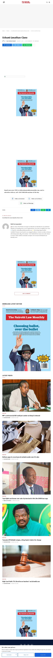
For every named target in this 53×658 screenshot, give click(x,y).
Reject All (26, 654)
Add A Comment (26, 293)
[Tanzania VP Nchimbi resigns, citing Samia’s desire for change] (26, 520)
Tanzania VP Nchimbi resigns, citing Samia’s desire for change (21, 540)
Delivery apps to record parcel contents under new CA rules (20, 457)
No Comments (29, 41)
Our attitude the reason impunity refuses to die (12, 217)
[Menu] (4, 2)
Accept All (43, 654)
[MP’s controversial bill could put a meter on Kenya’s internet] (26, 395)
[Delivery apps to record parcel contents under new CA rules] (26, 437)
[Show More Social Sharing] (33, 45)
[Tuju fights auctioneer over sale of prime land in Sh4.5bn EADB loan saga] (26, 478)
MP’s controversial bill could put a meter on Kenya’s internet (21, 415)
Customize (9, 654)
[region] (26, 651)
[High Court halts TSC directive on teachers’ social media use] (26, 561)
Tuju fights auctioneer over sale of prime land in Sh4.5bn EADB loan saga (25, 498)
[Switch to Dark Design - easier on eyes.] (47, 2)
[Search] (49, 2)
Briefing (4, 413)
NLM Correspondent (11, 41)
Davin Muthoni (7, 417)
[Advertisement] (26, 16)
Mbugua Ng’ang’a (7, 500)
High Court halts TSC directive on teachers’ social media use (21, 581)
